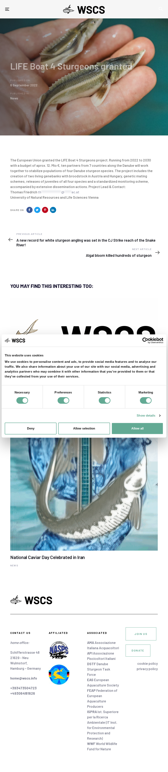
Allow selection (84, 428)
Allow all (137, 428)
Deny (30, 428)
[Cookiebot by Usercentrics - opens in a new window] (145, 340)
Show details (146, 415)
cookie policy (147, 663)
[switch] (63, 400)
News (14, 98)
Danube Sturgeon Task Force (98, 669)
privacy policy (147, 669)
